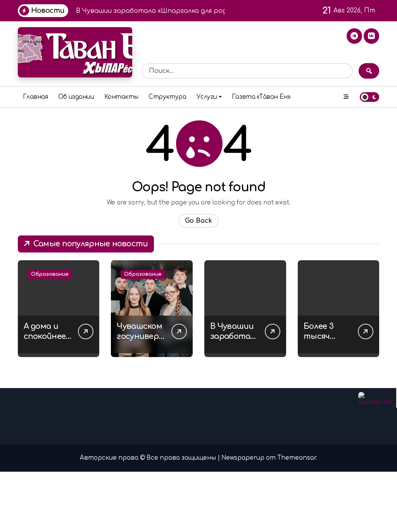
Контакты (121, 97)
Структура (167, 97)
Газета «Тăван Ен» (261, 97)
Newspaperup (242, 458)
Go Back (198, 220)
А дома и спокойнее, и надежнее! (47, 336)
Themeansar (296, 458)
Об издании (76, 97)
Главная (35, 97)
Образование (50, 274)
